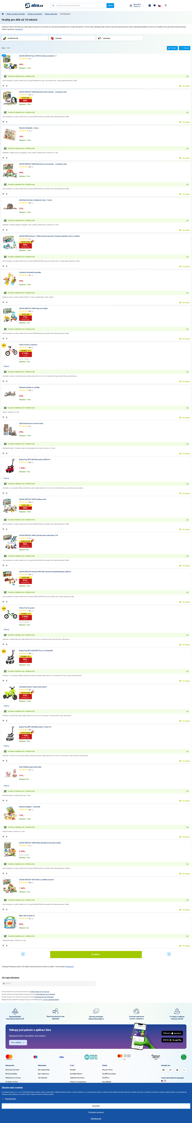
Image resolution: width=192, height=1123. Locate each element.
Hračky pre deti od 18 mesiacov (39, 991)
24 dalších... (96, 954)
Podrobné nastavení (96, 1112)
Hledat (110, 5)
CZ (165, 1081)
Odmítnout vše (96, 1119)
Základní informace (77, 1078)
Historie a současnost (78, 1082)
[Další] (168, 954)
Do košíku (186, 86)
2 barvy (6, 746)
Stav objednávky (44, 1070)
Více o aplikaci (16, 1042)
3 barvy (6, 478)
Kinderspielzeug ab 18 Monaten (45, 994)
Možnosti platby (11, 1074)
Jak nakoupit (42, 1078)
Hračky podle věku (51, 14)
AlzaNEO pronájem (109, 1074)
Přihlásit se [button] (137, 6)
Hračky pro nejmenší (35, 14)
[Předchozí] (23, 954)
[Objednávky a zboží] (149, 5)
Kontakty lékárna (76, 1074)
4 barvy (6, 629)
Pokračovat (19, 29)
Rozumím (96, 1106)
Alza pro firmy (107, 1070)
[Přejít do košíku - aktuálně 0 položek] (165, 5)
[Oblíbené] (154, 5)
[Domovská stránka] (3, 14)
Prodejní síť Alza (12, 1082)
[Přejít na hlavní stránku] (34, 5)
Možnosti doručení (12, 1070)
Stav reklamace (43, 1074)
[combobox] (78, 5)
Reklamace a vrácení (13, 1078)
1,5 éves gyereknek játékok (50, 999)
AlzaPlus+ (106, 1078)
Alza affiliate (106, 1082)
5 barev (6, 366)
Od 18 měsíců (65, 14)
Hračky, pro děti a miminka (16, 14)
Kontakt (72, 1070)
